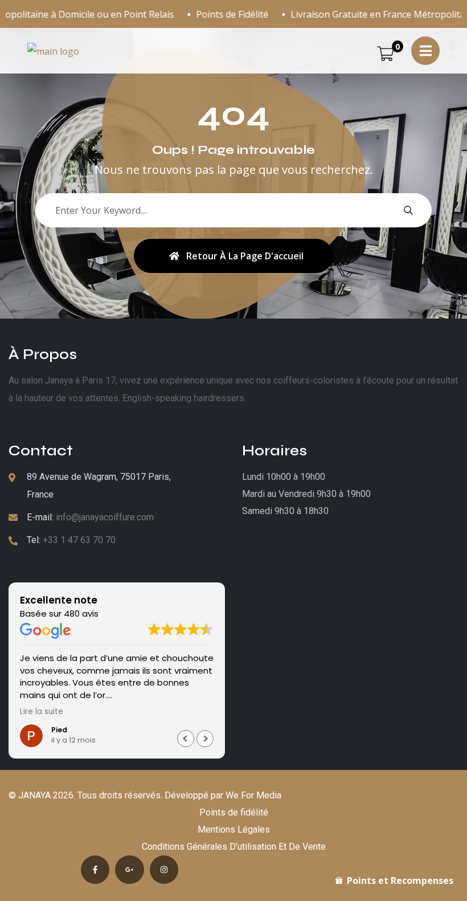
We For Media (253, 795)
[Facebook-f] (95, 869)
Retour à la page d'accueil (245, 256)
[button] (205, 738)
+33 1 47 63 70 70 (79, 540)
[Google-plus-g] (129, 869)
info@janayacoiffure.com (105, 517)
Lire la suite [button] (41, 712)
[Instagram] (164, 869)
